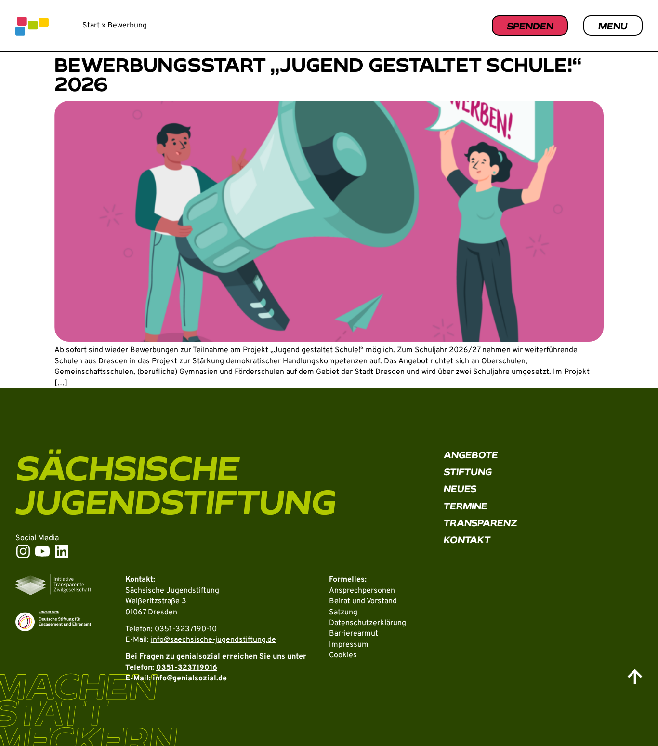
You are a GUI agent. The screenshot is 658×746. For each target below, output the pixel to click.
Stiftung (468, 471)
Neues (460, 488)
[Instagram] (23, 551)
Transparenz (480, 522)
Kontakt (467, 539)
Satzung (343, 612)
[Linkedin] (61, 551)
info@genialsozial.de (190, 678)
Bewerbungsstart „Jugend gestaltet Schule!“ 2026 (318, 74)
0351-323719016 (186, 668)
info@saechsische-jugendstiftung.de (213, 640)
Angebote (471, 454)
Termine (465, 505)
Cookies (343, 655)
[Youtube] (42, 551)
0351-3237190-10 (186, 629)
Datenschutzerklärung (367, 623)
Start (91, 25)
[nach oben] (635, 676)
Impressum (348, 645)
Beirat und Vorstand (363, 601)
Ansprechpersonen (362, 591)
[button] (627, 718)
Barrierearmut (353, 634)
